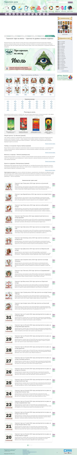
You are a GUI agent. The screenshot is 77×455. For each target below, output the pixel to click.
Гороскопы (13, 11)
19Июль (37, 105)
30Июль (15, 110)
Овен (9, 85)
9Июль (15, 103)
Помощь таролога (68, 14)
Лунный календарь (70, 11)
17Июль (22, 105)
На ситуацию (63, 58)
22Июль (8, 107)
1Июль (8, 101)
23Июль (15, 107)
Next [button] (73, 7)
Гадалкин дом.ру (9, 450)
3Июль (22, 101)
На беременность (64, 67)
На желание (62, 61)
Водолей (42, 94)
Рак (34, 85)
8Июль (8, 103)
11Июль (30, 103)
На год (61, 44)
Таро (32, 11)
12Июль (37, 103)
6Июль (44, 101)
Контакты (25, 449)
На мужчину (62, 56)
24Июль (22, 107)
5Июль (37, 101)
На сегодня (62, 41)
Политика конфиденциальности (30, 452)
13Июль (44, 103)
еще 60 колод (64, 34)
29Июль (8, 110)
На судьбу (62, 59)
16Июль (15, 105)
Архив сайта (25, 454)
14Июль (51, 103)
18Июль (30, 105)
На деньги (62, 50)
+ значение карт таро (64, 70)
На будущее (62, 46)
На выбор (62, 68)
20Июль (44, 105)
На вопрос (62, 64)
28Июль (51, 107)
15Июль (8, 105)
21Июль (51, 105)
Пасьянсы (38, 11)
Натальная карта (51, 11)
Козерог (34, 94)
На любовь (62, 47)
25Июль (30, 107)
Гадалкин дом (11, 2)
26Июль (37, 107)
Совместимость (63, 11)
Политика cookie (26, 453)
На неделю (62, 43)
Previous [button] (3, 7)
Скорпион (17, 94)
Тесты (26, 11)
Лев (42, 85)
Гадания (7, 11)
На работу (62, 52)
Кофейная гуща (57, 11)
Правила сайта (26, 451)
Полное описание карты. (50, 143)
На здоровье (63, 62)
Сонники (20, 11)
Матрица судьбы (44, 11)
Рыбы (50, 94)
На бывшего (62, 65)
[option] (7, 9)
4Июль (30, 101)
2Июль (15, 101)
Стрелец (25, 94)
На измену (62, 53)
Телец (17, 85)
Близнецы (25, 85)
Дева (50, 85)
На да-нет (62, 49)
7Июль (51, 101)
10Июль (22, 103)
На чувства (62, 55)
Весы (9, 94)
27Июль (44, 107)
